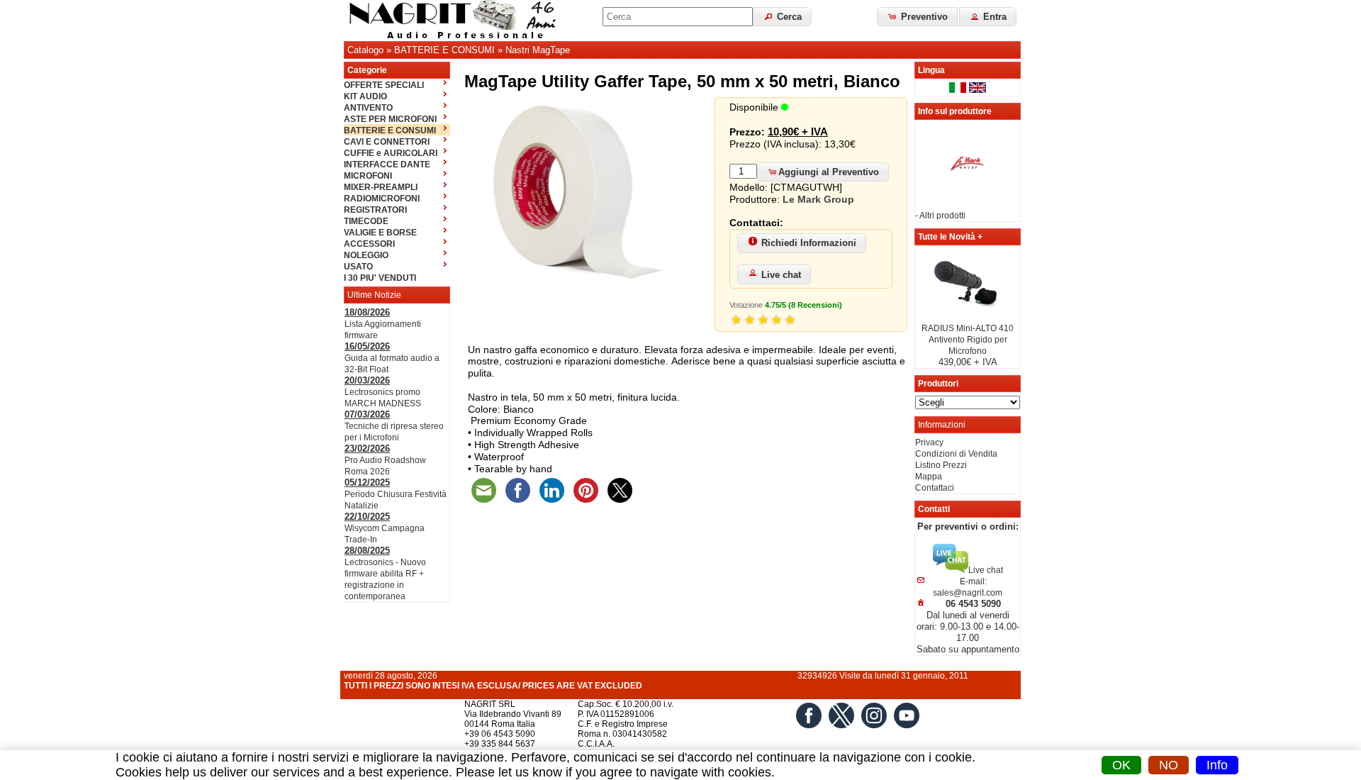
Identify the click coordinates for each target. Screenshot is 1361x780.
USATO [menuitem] (358, 267)
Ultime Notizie (374, 295)
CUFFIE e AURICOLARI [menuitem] (390, 153)
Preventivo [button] (923, 16)
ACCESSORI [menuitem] (369, 244)
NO (1168, 765)
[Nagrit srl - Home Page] (457, 20)
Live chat (781, 274)
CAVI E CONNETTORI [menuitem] (387, 142)
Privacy (929, 442)
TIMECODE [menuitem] (366, 221)
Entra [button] (993, 16)
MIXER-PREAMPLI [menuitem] (381, 187)
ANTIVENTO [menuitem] (368, 108)
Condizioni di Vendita (956, 454)
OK (1121, 765)
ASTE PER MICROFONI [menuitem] (390, 119)
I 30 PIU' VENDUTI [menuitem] (380, 278)
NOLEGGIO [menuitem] (366, 255)
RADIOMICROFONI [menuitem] (382, 199)
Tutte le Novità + (950, 237)
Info (1217, 765)
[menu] (397, 181)
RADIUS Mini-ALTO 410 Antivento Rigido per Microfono (968, 339)
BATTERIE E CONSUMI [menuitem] (390, 130)
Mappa (928, 476)
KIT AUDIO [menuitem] (365, 96)
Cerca (788, 16)
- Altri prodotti (940, 216)
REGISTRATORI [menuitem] (375, 210)
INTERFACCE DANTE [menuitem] (387, 164)
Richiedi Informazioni (808, 243)
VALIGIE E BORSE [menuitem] (380, 233)
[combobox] (678, 16)
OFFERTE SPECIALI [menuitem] (384, 85)
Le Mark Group (818, 199)
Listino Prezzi (941, 465)
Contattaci (934, 488)
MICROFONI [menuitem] (368, 176)
